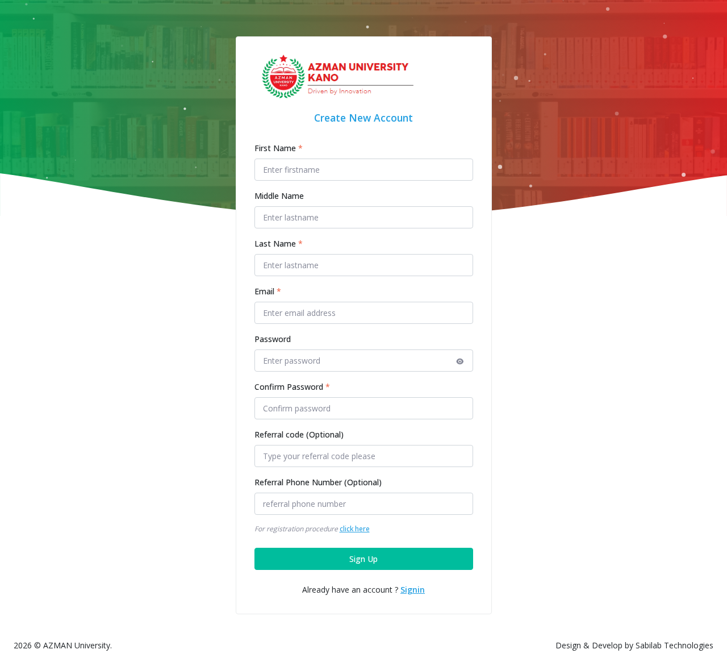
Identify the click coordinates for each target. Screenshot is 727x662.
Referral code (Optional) (299, 434)
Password (272, 339)
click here (355, 529)
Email (267, 291)
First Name (278, 148)
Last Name (278, 243)
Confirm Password (292, 386)
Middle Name (279, 195)
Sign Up (363, 558)
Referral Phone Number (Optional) (318, 482)
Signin (412, 589)
